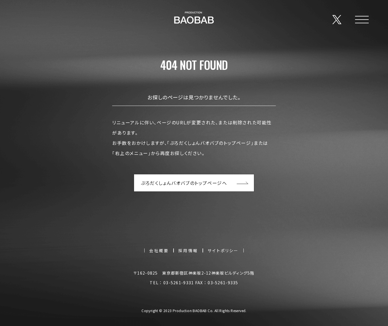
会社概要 (159, 250)
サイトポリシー (223, 250)
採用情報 (188, 250)
